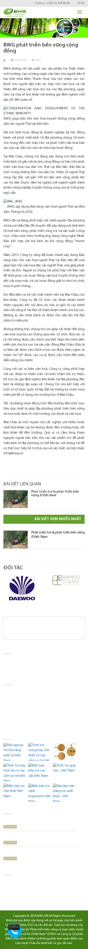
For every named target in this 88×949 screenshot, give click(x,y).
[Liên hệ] (15, 927)
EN (83, 3)
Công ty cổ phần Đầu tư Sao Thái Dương (32, 881)
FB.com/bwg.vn (28, 722)
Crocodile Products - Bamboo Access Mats (33, 891)
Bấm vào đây (47, 726)
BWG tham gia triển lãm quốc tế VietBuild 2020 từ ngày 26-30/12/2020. (39, 820)
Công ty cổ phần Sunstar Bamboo (27, 886)
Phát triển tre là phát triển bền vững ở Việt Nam (55, 493)
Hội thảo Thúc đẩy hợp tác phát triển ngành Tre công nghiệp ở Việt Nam (38, 852)
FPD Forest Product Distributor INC (28, 896)
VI (78, 3)
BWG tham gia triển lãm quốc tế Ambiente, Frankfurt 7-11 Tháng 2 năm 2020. (39, 836)
